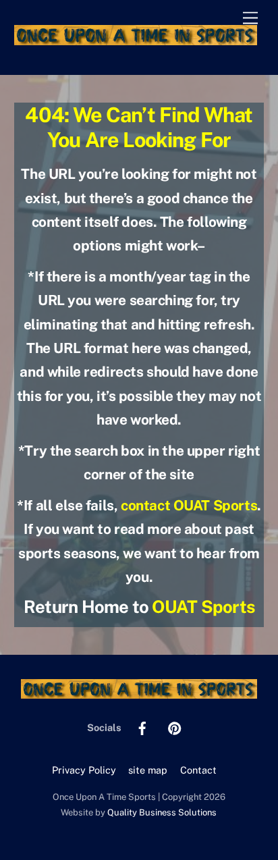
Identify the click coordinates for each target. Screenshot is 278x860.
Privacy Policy (84, 770)
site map (147, 770)
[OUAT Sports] (136, 39)
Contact (198, 770)
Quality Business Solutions (162, 812)
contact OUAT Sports (189, 505)
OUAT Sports (203, 607)
